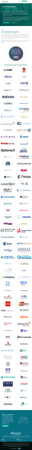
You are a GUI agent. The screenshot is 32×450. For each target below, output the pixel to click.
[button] (14, 1)
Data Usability (4, 441)
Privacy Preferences (14, 448)
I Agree (19, 448)
